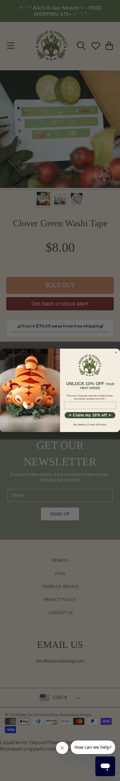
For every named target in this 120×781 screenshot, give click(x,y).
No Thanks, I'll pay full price (90, 424)
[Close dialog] (116, 352)
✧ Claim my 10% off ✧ (90, 415)
